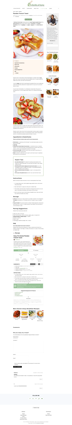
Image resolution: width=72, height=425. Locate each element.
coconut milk (22, 268)
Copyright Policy (23, 419)
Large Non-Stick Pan (19, 292)
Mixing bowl (17, 294)
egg (41, 77)
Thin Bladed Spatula (19, 295)
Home (14, 11)
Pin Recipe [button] (36, 250)
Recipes (17, 11)
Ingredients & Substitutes (19, 62)
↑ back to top (36, 407)
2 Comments (17, 16)
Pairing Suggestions (18, 69)
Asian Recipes (23, 415)
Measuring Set (17, 293)
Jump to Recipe (29, 19)
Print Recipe (21, 250)
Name (14, 354)
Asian (18, 83)
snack (28, 24)
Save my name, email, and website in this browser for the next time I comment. (27, 364)
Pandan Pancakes (16, 216)
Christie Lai (17, 239)
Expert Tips (17, 64)
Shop (23, 416)
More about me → (52, 40)
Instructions (17, 66)
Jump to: (17, 60)
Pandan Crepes (23, 216)
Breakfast (20, 11)
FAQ (15, 71)
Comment (15, 340)
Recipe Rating (15, 336)
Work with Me (49, 415)
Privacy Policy (23, 417)
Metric (37, 264)
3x (42, 264)
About (48, 413)
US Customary (33, 264)
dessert (32, 24)
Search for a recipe (50, 43)
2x (40, 264)
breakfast (23, 24)
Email (14, 358)
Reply (41, 379)
